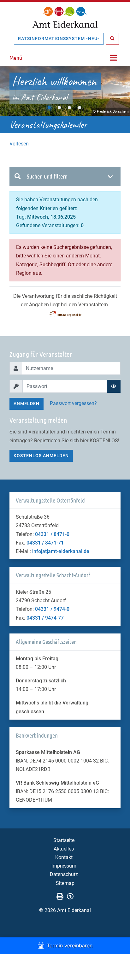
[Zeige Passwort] (114, 386)
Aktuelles (64, 849)
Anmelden (26, 403)
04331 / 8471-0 (52, 534)
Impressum (63, 866)
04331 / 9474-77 (45, 618)
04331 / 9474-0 (52, 609)
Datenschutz (64, 874)
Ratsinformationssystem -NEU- (58, 38)
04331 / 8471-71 (45, 543)
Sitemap (65, 883)
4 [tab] (79, 107)
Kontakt (64, 857)
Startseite (63, 840)
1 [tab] (49, 107)
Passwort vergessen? (73, 403)
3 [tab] (69, 107)
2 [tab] (59, 107)
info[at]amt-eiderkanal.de (60, 551)
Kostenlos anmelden (41, 455)
